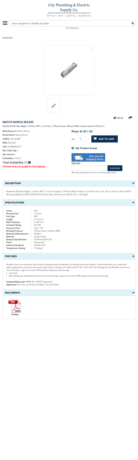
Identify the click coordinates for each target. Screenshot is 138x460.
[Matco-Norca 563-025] (91, 49)
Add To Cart (106, 138)
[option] (53, 107)
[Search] (132, 23)
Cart (72, 28)
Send (120, 118)
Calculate (115, 168)
